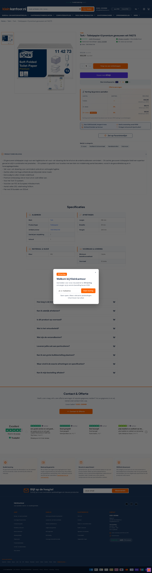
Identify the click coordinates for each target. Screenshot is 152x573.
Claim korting (88, 291)
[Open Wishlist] (149, 570)
